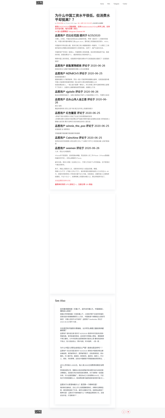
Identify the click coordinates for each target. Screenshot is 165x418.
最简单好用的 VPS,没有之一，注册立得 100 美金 (73, 184)
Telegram (116, 4)
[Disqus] (82, 222)
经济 (90, 23)
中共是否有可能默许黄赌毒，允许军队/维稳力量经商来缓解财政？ (82, 329)
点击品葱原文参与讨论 (62, 181)
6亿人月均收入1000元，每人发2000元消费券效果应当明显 (82, 366)
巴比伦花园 (60, 23)
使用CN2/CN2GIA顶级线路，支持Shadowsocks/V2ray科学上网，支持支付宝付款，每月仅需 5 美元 (82, 28)
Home (102, 4)
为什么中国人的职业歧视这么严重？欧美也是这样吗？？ (81, 348)
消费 (82, 23)
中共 (87, 23)
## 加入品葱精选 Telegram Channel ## (70, 31)
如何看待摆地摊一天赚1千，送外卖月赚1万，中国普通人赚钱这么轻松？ (81, 310)
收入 (79, 23)
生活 (85, 23)
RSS (108, 4)
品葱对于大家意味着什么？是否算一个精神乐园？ (79, 384)
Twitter (125, 4)
